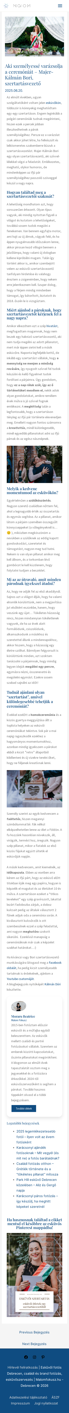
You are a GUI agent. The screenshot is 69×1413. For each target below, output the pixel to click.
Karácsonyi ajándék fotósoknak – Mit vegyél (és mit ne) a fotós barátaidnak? (37, 1153)
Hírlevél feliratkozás (23, 1367)
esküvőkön (53, 103)
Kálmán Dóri (52, 984)
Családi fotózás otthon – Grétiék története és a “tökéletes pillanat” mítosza (37, 1169)
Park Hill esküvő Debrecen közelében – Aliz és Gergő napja (36, 1185)
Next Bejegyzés (34, 1344)
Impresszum (20, 1403)
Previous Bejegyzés (34, 1332)
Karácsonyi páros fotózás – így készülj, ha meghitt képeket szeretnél (37, 1201)
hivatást (52, 326)
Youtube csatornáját (20, 979)
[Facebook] (26, 1358)
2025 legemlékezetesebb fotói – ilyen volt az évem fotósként (35, 1136)
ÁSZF (55, 1397)
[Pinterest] (43, 1358)
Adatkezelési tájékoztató (28, 1397)
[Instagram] (34, 1358)
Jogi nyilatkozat (46, 1403)
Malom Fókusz (19, 1020)
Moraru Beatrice (23, 1016)
